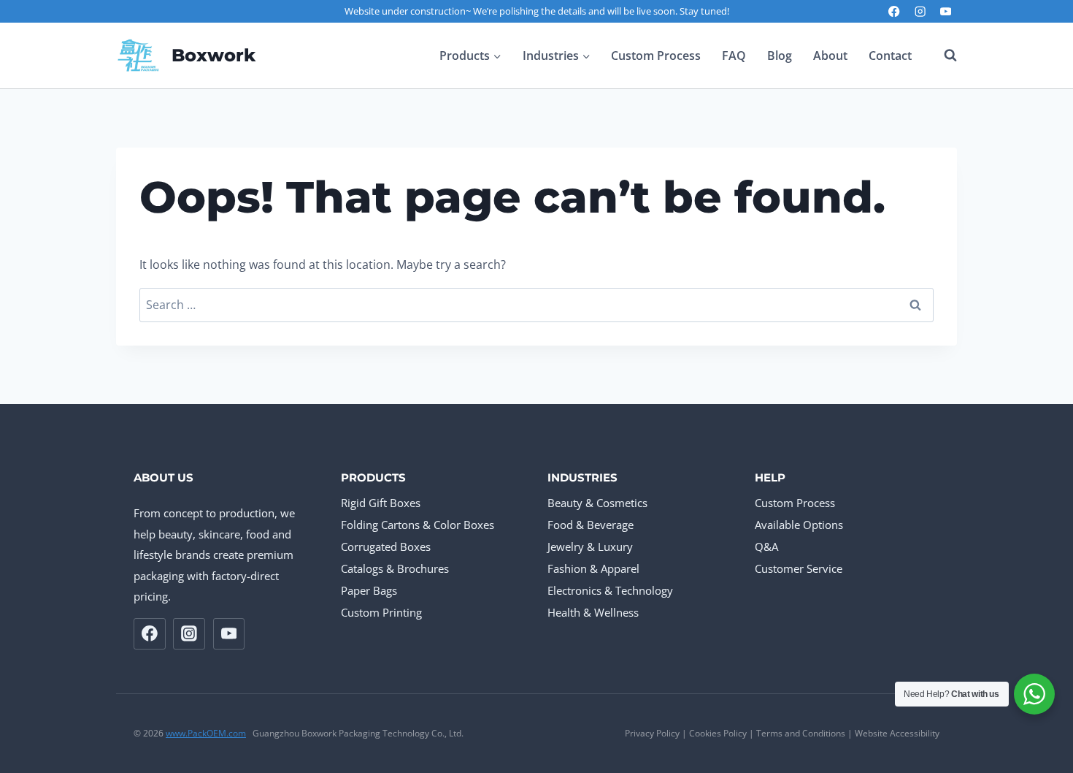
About (830, 55)
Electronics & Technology (610, 590)
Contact (890, 55)
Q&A (766, 546)
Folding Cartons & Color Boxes (417, 524)
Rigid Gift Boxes (380, 502)
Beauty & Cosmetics (597, 502)
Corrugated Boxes (386, 546)
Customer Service (798, 568)
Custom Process (656, 55)
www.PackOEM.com (206, 733)
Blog (779, 55)
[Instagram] (920, 11)
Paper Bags (369, 590)
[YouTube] (945, 11)
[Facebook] (894, 11)
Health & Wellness (593, 612)
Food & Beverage (590, 524)
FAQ (734, 55)
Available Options (799, 524)
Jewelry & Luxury (590, 546)
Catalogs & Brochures (395, 568)
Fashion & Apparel (593, 568)
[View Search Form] (943, 55)
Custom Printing (381, 612)
